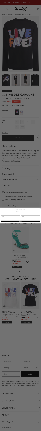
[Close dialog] (40, 208)
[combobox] (30, 216)
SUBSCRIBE (20, 221)
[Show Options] (39, 216)
